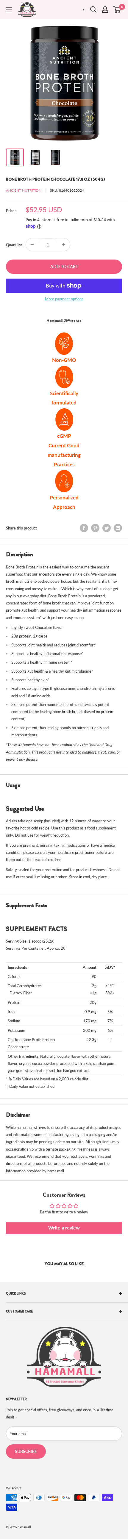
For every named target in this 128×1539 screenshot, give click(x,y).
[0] (117, 9)
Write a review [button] (64, 1227)
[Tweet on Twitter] (106, 528)
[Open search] (93, 9)
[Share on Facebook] (84, 528)
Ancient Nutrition (23, 190)
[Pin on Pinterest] (95, 528)
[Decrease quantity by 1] (32, 244)
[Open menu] (9, 9)
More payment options (64, 298)
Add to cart (64, 266)
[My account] (105, 9)
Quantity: (14, 244)
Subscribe (26, 1451)
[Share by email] (118, 528)
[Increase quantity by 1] (63, 244)
